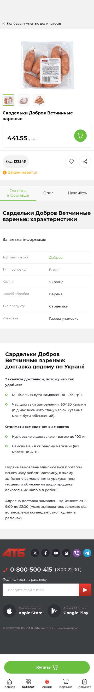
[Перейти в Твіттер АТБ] (35, 553)
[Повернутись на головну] (14, 553)
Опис (48, 193)
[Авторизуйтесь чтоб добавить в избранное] (71, 161)
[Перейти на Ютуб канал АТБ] (56, 553)
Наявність (77, 193)
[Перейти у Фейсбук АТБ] (45, 553)
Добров (56, 257)
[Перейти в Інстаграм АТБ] (66, 553)
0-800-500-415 (31, 569)
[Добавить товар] (80, 135)
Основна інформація (18, 193)
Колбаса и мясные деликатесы (34, 23)
